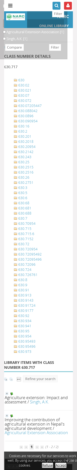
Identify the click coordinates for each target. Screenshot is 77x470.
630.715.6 (25, 233)
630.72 (23, 244)
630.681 (24, 208)
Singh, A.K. (39, 402)
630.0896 (25, 116)
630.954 (24, 336)
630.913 (24, 295)
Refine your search (40, 378)
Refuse (47, 465)
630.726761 (27, 274)
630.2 (22, 131)
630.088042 (27, 110)
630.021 (24, 90)
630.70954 (26, 223)
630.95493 (26, 341)
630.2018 (25, 141)
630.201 (24, 136)
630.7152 (25, 238)
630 (20, 80)
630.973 (24, 351)
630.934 (24, 320)
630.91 (23, 290)
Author (10, 23)
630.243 (24, 156)
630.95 (23, 331)
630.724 (24, 269)
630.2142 (25, 151)
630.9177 (25, 310)
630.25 (23, 162)
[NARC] (15, 16)
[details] (7, 393)
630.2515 (25, 167)
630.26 (23, 177)
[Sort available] (19, 378)
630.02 (23, 85)
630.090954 (27, 121)
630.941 (24, 326)
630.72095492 (29, 254)
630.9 (22, 285)
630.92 (23, 315)
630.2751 (25, 182)
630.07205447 (29, 105)
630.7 (22, 218)
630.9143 (25, 300)
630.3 (22, 187)
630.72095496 (29, 259)
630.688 (24, 213)
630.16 (23, 126)
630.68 (23, 203)
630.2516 (25, 172)
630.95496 (26, 346)
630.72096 (26, 264)
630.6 (22, 197)
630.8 (22, 279)
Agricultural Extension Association (36, 432)
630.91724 (26, 305)
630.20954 (26, 146)
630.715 (24, 228)
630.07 (23, 95)
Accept (61, 465)
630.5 (22, 192)
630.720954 (27, 249)
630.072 (24, 100)
